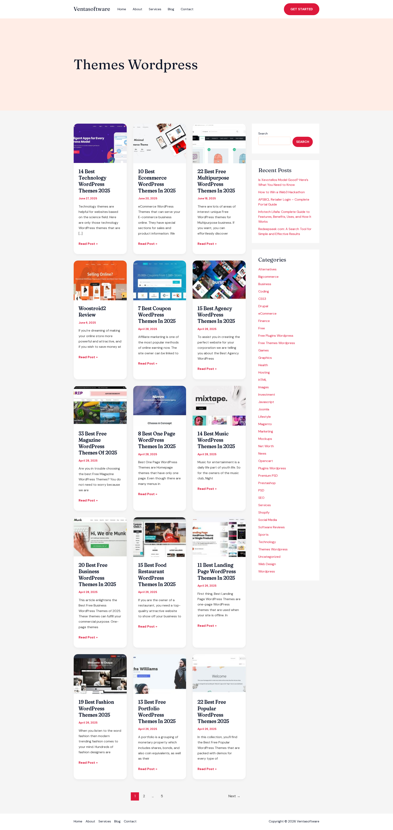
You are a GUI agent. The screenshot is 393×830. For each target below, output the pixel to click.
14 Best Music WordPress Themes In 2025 (216, 440)
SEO (261, 498)
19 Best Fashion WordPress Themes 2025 (96, 708)
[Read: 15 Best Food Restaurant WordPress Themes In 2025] (159, 537)
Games (263, 350)
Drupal (263, 306)
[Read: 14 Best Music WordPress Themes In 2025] (219, 405)
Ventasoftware (92, 9)
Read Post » (88, 243)
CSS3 (262, 299)
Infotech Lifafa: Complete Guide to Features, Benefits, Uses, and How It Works (284, 217)
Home (121, 9)
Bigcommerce (268, 276)
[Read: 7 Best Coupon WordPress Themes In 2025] (159, 280)
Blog (171, 9)
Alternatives (267, 269)
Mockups (265, 439)
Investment (266, 394)
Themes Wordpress (273, 549)
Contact (187, 9)
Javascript (266, 402)
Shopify (264, 512)
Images (263, 387)
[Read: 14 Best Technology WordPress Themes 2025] (100, 143)
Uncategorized (269, 556)
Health (263, 365)
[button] (301, 9)
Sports (263, 534)
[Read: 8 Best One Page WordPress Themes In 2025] (159, 405)
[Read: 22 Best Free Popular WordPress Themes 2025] (219, 674)
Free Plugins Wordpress (275, 335)
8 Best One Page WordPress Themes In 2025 (157, 440)
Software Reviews (271, 527)
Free (261, 328)
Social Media (267, 520)
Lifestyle (264, 416)
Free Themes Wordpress (276, 343)
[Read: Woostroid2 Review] (100, 280)
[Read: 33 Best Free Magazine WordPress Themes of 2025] (100, 405)
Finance (264, 321)
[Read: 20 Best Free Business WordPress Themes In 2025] (100, 537)
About (137, 9)
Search (263, 133)
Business (264, 284)
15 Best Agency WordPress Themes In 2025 (216, 314)
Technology (267, 542)
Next (234, 796)
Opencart (265, 461)
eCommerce (267, 313)
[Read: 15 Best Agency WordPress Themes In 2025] (219, 280)
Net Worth (266, 446)
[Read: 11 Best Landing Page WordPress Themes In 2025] (219, 537)
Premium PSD (268, 475)
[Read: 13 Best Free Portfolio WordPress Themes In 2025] (159, 674)
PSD (261, 490)
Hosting (264, 372)
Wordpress (266, 571)
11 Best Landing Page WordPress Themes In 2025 (217, 571)
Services (155, 9)
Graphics (265, 358)
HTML (262, 380)
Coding (263, 291)
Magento (265, 424)
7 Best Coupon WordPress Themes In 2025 (157, 314)
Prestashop (267, 483)
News (262, 453)
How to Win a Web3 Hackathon (281, 192)
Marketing (265, 431)
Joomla (263, 409)
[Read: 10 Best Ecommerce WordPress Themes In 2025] (159, 143)
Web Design (267, 564)
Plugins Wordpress (272, 468)
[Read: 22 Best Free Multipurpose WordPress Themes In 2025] (219, 143)
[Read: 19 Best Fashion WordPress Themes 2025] (100, 674)
